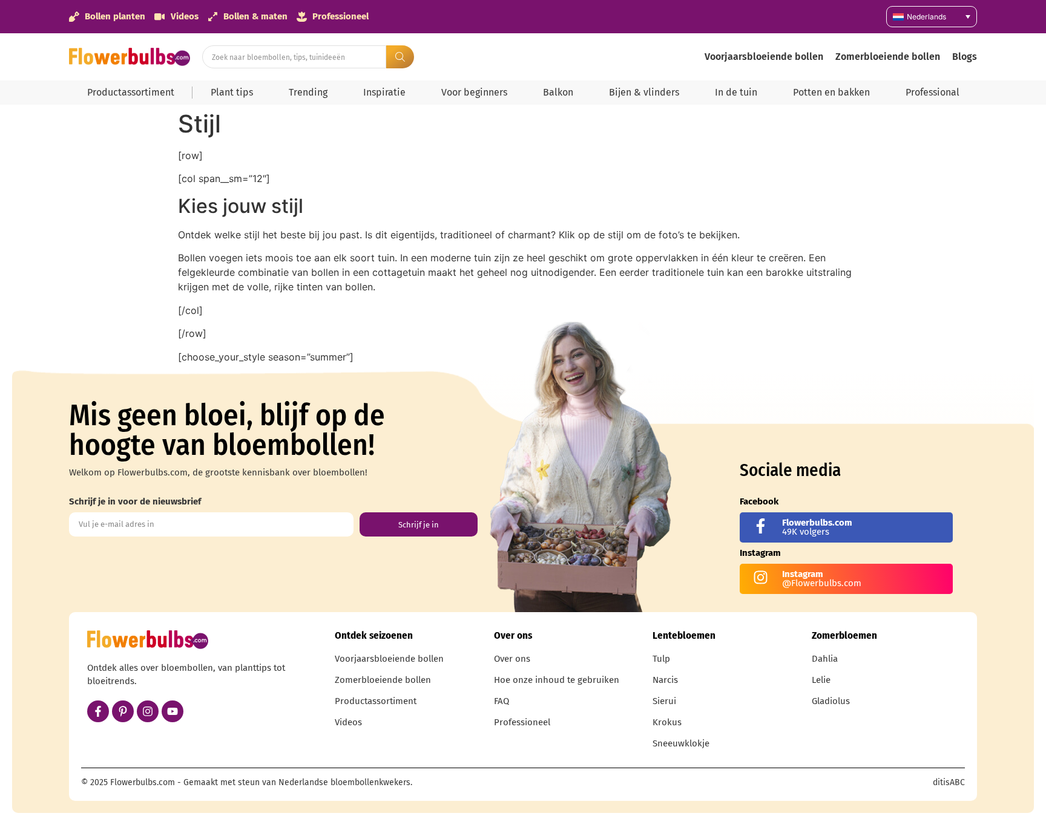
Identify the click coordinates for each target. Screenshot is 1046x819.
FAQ (501, 701)
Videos (348, 722)
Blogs (964, 56)
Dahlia (825, 658)
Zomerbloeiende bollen (887, 56)
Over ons (512, 658)
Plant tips (232, 92)
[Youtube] (172, 711)
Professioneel (522, 722)
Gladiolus (831, 701)
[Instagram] (148, 711)
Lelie (821, 679)
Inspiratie (384, 92)
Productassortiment (130, 92)
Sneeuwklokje (681, 743)
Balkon (558, 92)
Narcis (665, 679)
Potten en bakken (831, 92)
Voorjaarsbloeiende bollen (764, 56)
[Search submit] (400, 56)
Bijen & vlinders (644, 92)
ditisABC (949, 782)
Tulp (661, 658)
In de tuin (736, 92)
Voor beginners (474, 92)
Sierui (664, 701)
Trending (308, 92)
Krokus (667, 722)
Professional (932, 92)
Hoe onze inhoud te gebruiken (556, 679)
